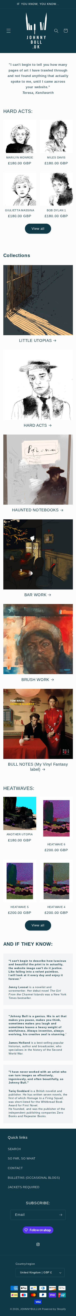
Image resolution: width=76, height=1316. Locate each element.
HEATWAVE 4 (56, 907)
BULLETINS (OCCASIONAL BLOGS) (34, 1177)
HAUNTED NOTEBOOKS (35, 510)
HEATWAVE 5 (20, 907)
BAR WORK (35, 595)
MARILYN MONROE (19, 157)
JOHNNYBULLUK (30, 1309)
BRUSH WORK (35, 679)
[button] (8, 30)
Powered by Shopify (54, 1309)
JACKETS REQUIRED (24, 1187)
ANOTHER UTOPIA (20, 834)
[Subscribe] (60, 1215)
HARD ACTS (35, 425)
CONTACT (15, 1168)
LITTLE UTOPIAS (35, 340)
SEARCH (14, 1149)
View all (38, 228)
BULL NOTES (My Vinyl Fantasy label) (38, 766)
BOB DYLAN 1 (56, 210)
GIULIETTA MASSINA (19, 210)
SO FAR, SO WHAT (21, 1158)
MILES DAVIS (56, 157)
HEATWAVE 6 (56, 844)
